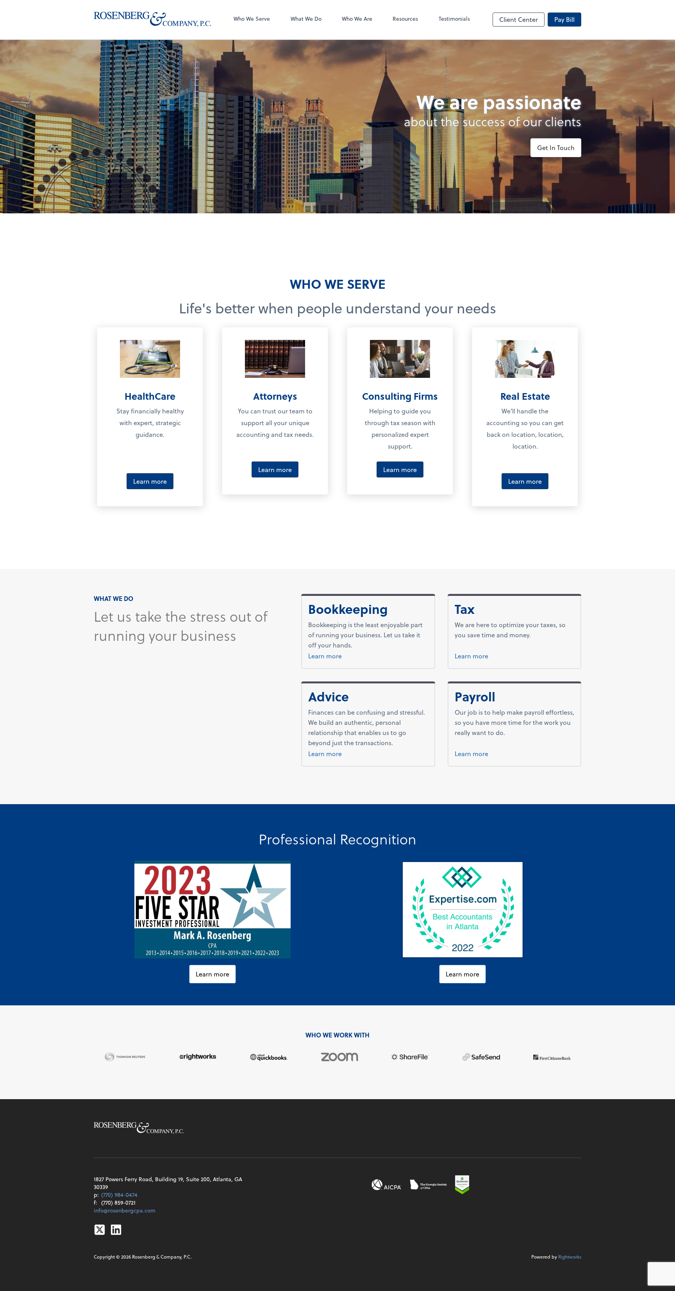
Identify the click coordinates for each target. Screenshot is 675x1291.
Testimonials (454, 18)
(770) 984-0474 (119, 1195)
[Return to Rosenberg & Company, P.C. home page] (152, 19)
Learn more (150, 481)
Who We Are (357, 18)
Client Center (518, 19)
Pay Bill (564, 19)
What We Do (306, 18)
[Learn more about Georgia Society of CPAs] (429, 1184)
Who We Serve (252, 18)
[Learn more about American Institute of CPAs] (386, 1184)
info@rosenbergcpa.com (124, 1210)
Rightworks (569, 1256)
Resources (405, 18)
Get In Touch (556, 147)
